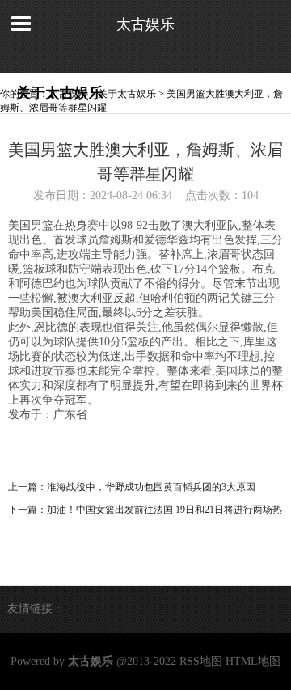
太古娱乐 (145, 24)
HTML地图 (253, 661)
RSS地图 (200, 661)
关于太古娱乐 (127, 93)
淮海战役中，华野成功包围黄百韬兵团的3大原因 (151, 487)
